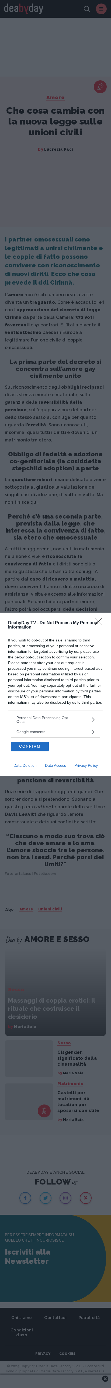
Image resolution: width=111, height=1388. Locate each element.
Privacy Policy (86, 765)
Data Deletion (25, 765)
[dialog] (55, 694)
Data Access (55, 765)
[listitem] (55, 719)
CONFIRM (30, 746)
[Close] (100, 623)
